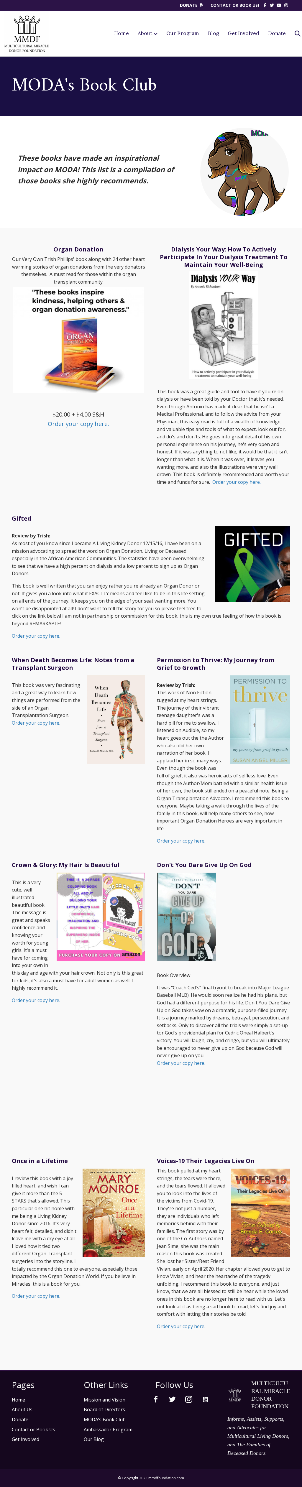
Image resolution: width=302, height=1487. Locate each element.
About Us (22, 1409)
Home (121, 33)
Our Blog (94, 1439)
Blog (213, 33)
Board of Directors (104, 1409)
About (145, 33)
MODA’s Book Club (105, 1419)
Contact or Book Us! (235, 5)
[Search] (294, 33)
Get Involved (243, 33)
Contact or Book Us (33, 1429)
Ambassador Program (108, 1429)
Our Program (182, 33)
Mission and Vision (104, 1399)
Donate (189, 5)
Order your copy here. (78, 424)
